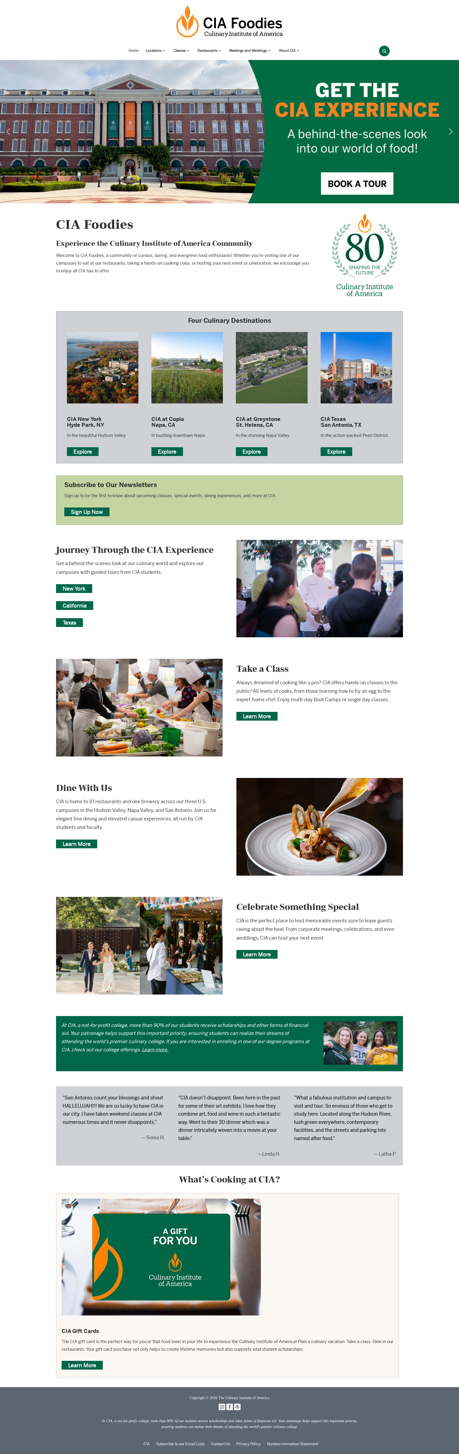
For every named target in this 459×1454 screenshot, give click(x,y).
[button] (8, 131)
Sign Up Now (87, 512)
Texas (69, 623)
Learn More (257, 716)
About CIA (287, 51)
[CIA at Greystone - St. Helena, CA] (271, 331)
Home (133, 51)
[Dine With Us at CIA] (319, 781)
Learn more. (155, 1049)
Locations (154, 51)
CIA (146, 1444)
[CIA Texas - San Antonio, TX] (356, 331)
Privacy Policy (248, 1444)
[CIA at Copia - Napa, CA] (187, 331)
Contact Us (220, 1444)
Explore (83, 452)
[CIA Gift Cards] (161, 1202)
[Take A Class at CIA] (139, 662)
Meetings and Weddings (248, 51)
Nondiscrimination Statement (292, 1444)
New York (74, 589)
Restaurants (208, 51)
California (75, 606)
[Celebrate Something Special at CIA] (139, 900)
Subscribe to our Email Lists (180, 1444)
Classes (179, 51)
